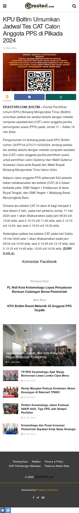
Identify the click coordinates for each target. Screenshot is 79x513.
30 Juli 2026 (29, 380)
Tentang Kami (20, 461)
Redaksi (36, 461)
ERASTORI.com (44, 477)
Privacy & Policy (54, 461)
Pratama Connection (47, 489)
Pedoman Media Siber (57, 466)
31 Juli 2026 (13, 362)
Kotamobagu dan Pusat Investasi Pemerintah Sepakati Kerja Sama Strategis (48, 427)
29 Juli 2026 (29, 397)
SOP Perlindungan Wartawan (25, 466)
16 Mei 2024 (9, 48)
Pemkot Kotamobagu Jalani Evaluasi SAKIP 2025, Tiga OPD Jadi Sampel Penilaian (45, 408)
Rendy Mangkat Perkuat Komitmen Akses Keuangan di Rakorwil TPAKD (48, 390)
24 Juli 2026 (29, 434)
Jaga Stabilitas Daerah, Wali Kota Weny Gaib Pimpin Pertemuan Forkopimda (35, 355)
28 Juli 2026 (29, 417)
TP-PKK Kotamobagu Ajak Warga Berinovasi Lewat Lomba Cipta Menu (45, 374)
